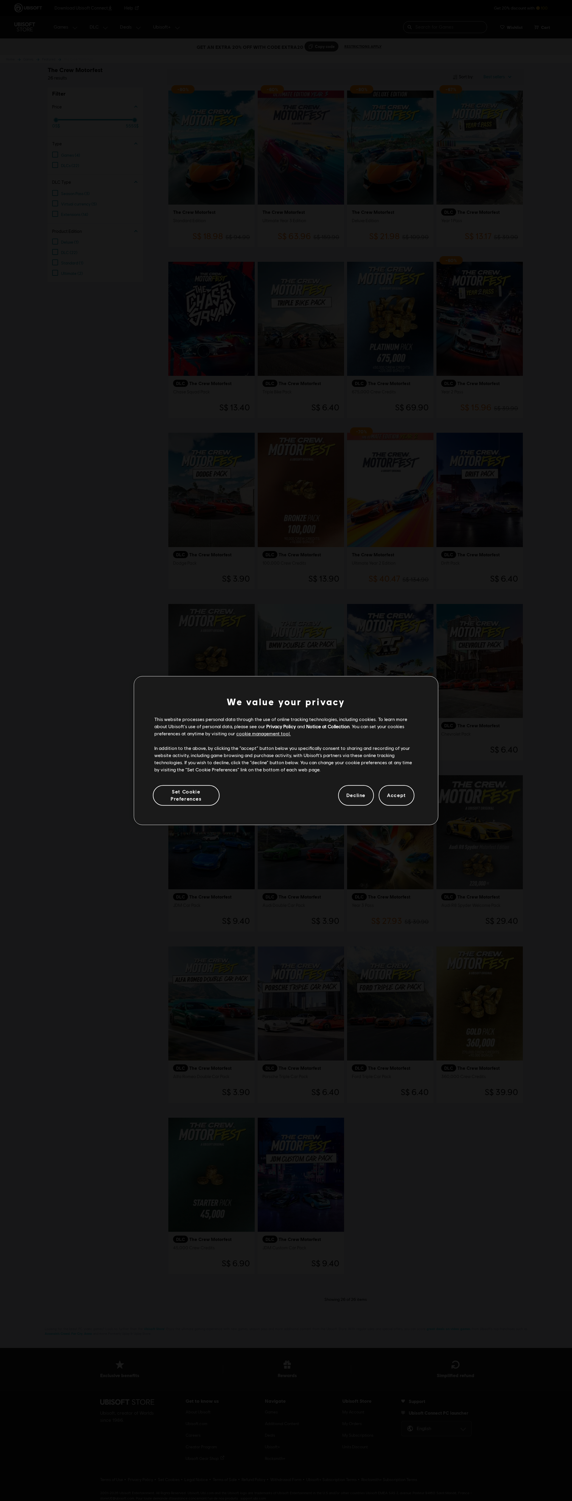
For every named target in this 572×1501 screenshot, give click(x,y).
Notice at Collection (327, 726)
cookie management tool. (263, 734)
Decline (356, 795)
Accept (396, 795)
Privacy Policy (281, 726)
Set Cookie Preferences (186, 795)
